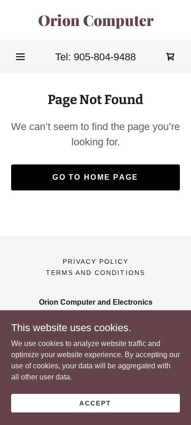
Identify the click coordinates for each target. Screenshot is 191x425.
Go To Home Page (95, 177)
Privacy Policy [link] (95, 261)
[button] (20, 56)
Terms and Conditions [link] (95, 272)
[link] (95, 20)
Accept (95, 402)
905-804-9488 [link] (105, 57)
